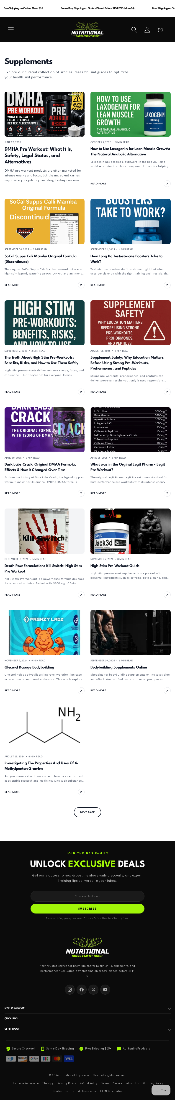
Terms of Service (111, 1083)
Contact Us (60, 1091)
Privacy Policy (66, 1083)
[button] (11, 30)
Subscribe (87, 908)
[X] (93, 990)
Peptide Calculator (84, 1091)
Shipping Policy (152, 1083)
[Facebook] (82, 990)
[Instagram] (70, 990)
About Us (132, 1083)
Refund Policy (89, 1083)
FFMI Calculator (111, 1091)
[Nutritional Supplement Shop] (87, 947)
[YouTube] (105, 990)
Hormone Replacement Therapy (33, 1083)
